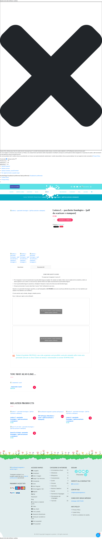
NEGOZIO (30, 197)
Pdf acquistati (37, 524)
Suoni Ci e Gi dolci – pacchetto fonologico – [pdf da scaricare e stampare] (19, 434)
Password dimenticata (39, 514)
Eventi (53, 480)
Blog (36, 192)
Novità (53, 491)
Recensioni (63, 192)
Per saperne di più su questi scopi (10, 173)
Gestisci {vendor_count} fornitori (10, 170)
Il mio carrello (36, 511)
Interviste (53, 486)
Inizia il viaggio (37, 476)
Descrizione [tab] (20, 267)
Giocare (53, 483)
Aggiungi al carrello (65, 220)
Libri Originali (36, 486)
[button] (51, 76)
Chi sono (29, 192)
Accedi (85, 192)
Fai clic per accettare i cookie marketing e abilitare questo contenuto (51, 311)
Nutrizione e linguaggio (57, 493)
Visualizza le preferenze (13, 175)
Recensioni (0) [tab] (40, 267)
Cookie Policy (5, 177)
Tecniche (53, 500)
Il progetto (36, 470)
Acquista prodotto (34, 387)
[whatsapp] (91, 187)
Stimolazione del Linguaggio (55, 497)
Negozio (35, 491)
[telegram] (80, 187)
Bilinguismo (54, 475)
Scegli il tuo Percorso (39, 478)
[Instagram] (71, 187)
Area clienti (36, 509)
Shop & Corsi (20, 192)
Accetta (2, 175)
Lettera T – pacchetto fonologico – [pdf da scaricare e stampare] (19, 419)
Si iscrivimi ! (76, 484)
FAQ (79, 192)
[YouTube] (77, 187)
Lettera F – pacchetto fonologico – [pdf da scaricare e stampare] (74, 419)
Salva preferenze (24, 175)
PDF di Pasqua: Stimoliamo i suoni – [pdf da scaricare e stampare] (46, 417)
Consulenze (36, 481)
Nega (5, 175)
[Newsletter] (85, 186)
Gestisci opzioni (5, 166)
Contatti (72, 192)
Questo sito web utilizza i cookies (9, 538)
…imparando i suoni (16, 386)
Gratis (11, 192)
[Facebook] (74, 187)
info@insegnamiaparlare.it (78, 492)
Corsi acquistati (37, 521)
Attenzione (54, 473)
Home (25, 197)
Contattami (36, 473)
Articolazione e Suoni (57, 470)
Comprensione (55, 478)
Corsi (34, 483)
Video (34, 506)
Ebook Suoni (37, 197)
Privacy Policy (96, 156)
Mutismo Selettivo (56, 488)
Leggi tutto (62, 417)
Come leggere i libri (38, 489)
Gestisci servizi (5, 168)
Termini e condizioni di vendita (81, 515)
